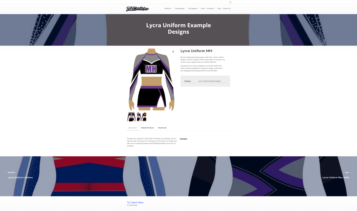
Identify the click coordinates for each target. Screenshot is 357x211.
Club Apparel (192, 8)
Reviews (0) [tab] (162, 128)
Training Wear (180, 8)
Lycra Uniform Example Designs (210, 81)
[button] (173, 51)
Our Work (210, 8)
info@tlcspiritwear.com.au (162, 143)
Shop (219, 8)
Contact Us (227, 8)
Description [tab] (132, 128)
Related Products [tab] (147, 128)
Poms (203, 8)
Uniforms (167, 8)
